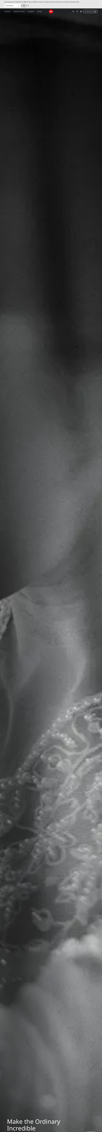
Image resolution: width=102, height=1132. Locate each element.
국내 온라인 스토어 (89, 11)
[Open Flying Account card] (77, 11)
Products (7, 11)
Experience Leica (19, 11)
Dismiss (28, 6)
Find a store (81, 11)
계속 (24, 6)
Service (39, 11)
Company (31, 11)
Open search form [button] (73, 11)
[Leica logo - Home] (51, 11)
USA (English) (9, 5)
